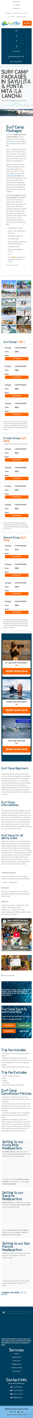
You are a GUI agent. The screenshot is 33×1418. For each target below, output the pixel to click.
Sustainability (8, 13)
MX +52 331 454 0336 (17, 1390)
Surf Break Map (16, 13)
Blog (22, 13)
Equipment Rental (16, 1357)
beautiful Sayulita (15, 143)
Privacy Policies (16, 1371)
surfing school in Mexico (14, 176)
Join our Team (11, 16)
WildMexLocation (16, 1364)
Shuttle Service (16, 1360)
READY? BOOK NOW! (16, 671)
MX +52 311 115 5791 (17, 1394)
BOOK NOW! (17, 358)
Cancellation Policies (21, 16)
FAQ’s (26, 13)
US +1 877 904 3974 (17, 1387)
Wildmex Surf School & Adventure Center (16, 1409)
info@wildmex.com (17, 1397)
